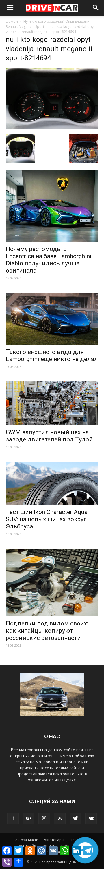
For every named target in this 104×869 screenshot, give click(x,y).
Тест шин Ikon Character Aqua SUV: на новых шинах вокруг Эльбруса (47, 519)
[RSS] (60, 818)
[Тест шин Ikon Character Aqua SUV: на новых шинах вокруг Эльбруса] (52, 483)
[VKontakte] (91, 818)
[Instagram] (44, 818)
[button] (96, 8)
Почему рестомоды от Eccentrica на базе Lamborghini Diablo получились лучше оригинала (49, 260)
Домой (12, 21)
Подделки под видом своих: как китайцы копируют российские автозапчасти (47, 630)
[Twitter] (75, 818)
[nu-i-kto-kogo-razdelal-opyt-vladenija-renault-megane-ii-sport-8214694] (52, 127)
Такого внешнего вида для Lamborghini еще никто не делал (52, 355)
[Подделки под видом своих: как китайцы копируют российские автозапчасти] (52, 582)
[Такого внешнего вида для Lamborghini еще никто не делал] (52, 319)
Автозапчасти (26, 839)
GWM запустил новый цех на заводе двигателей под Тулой (49, 436)
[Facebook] (13, 818)
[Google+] (28, 818)
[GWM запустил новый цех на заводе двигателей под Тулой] (52, 403)
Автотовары (54, 839)
